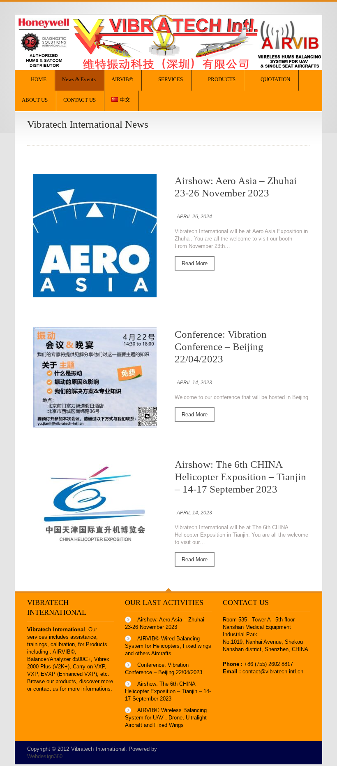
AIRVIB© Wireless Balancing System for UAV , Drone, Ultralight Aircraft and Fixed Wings (166, 717)
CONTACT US (79, 100)
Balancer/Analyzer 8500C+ (59, 659)
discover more (96, 681)
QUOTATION (275, 79)
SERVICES (170, 79)
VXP (32, 674)
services (37, 637)
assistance (83, 637)
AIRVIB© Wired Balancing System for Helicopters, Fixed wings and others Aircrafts (168, 645)
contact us (45, 689)
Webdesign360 (44, 756)
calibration (63, 644)
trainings (37, 644)
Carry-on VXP (89, 666)
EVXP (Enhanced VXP (68, 674)
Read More (195, 263)
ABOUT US (35, 100)
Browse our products (51, 681)
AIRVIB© (122, 79)
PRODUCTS (221, 79)
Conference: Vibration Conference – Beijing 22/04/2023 (221, 346)
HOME (38, 79)
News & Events (79, 79)
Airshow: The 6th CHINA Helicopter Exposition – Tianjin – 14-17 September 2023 (240, 477)
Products (96, 644)
